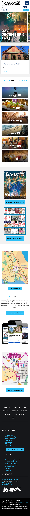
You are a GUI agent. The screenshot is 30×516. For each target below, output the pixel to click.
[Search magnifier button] (26, 7)
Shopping (13, 146)
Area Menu (8, 445)
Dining (12, 108)
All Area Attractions (11, 461)
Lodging (13, 133)
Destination (8, 442)
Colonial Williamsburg (11, 463)
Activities (13, 95)
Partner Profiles (20, 414)
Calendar (14, 418)
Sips (13, 158)
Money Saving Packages (12, 460)
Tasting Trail (8, 440)
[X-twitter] (4, 10)
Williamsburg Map (10, 437)
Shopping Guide (10, 438)
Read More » (6, 71)
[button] (27, 3)
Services (24, 411)
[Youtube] (6, 10)
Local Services (13, 120)
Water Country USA (11, 465)
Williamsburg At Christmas (13, 64)
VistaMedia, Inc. (23, 503)
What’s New (8, 444)
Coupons (7, 414)
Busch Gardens (9, 466)
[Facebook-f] (1, 10)
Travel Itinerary (9, 435)
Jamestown (8, 468)
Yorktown (8, 470)
